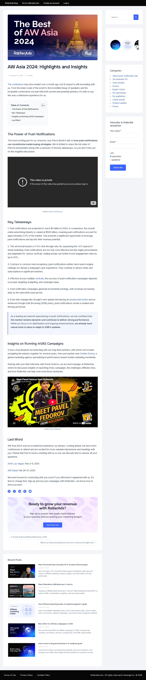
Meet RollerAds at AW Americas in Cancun (55, 584)
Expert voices (119, 89)
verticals (39, 278)
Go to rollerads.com (30, 3)
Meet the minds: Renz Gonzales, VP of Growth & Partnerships (63, 565)
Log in (66, 3)
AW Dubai (12, 470)
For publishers (119, 96)
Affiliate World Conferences (53, 211)
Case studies (118, 83)
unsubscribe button (78, 299)
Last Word (16, 120)
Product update (120, 103)
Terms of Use (10, 675)
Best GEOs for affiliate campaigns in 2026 (55, 624)
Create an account (51, 3)
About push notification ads (125, 76)
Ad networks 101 (120, 79)
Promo (115, 106)
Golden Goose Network (52, 429)
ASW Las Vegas (16, 463)
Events (30, 75)
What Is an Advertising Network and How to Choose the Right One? (67, 543)
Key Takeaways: (19, 113)
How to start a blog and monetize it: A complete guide (60, 643)
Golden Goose (87, 353)
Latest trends (119, 100)
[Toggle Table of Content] (41, 105)
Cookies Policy (43, 675)
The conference (15, 84)
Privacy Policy (26, 675)
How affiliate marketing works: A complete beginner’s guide (62, 604)
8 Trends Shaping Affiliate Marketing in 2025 (29, 538)
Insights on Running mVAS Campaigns (28, 116)
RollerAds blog (11, 3)
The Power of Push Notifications (25, 109)
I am (112, 153)
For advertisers (119, 93)
